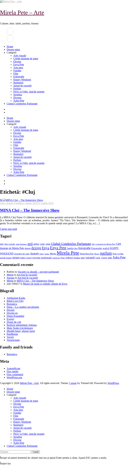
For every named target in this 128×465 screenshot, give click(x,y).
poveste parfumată (42, 257)
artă (30, 243)
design (28, 248)
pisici (23, 257)
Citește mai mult (8, 229)
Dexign (17, 61)
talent (83, 258)
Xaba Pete (18, 100)
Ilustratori (18, 82)
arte (2, 244)
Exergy (10, 319)
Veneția (104, 258)
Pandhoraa (12, 334)
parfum (106, 253)
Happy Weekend (22, 79)
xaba (110, 257)
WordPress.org (14, 377)
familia (70, 248)
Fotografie (18, 76)
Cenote (73, 383)
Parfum (17, 88)
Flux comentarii (15, 374)
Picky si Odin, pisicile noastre (28, 91)
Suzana (10, 277)
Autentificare (13, 368)
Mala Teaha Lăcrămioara (20, 328)
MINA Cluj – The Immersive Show (30, 210)
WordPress (113, 383)
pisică (29, 258)
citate (48, 244)
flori (76, 248)
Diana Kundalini (15, 316)
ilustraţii (34, 253)
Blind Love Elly (15, 301)
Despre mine (13, 49)
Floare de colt (14, 322)
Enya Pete (18, 64)
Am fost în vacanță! (26, 274)
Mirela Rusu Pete (87, 254)
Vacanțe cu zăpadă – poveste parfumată (38, 271)
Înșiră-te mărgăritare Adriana (22, 325)
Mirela (53, 253)
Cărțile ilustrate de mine (25, 58)
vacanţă (90, 257)
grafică (106, 248)
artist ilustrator (21, 244)
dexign (36, 248)
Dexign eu (12, 313)
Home (10, 46)
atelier (36, 244)
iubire (41, 254)
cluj (93, 244)
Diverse (17, 97)
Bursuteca (12, 304)
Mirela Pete (68, 252)
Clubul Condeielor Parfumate (22, 103)
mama (46, 254)
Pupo (63, 258)
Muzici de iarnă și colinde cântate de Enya (45, 283)
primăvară (56, 258)
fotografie (84, 248)
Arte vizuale (19, 55)
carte (42, 244)
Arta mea (18, 67)
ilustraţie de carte (22, 253)
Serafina (17, 94)
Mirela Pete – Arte (22, 12)
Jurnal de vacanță (22, 85)
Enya (45, 248)
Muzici (97, 254)
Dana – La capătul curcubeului (23, 307)
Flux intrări (12, 371)
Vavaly (10, 337)
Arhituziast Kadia (16, 298)
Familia (17, 70)
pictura (16, 257)
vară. (97, 257)
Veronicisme (13, 340)
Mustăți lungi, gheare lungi (21, 331)
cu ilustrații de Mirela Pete (105, 244)
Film (15, 73)
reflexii (69, 257)
